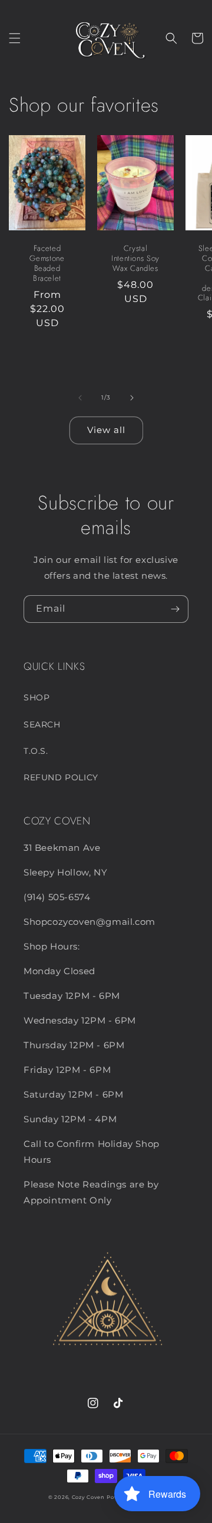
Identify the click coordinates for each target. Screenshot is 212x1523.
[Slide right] (132, 398)
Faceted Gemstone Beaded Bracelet (46, 263)
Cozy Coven (88, 1497)
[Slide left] (80, 398)
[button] (15, 38)
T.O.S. (36, 751)
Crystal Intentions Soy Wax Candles (135, 258)
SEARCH (42, 724)
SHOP (36, 697)
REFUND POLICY (61, 777)
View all (106, 429)
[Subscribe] (175, 609)
